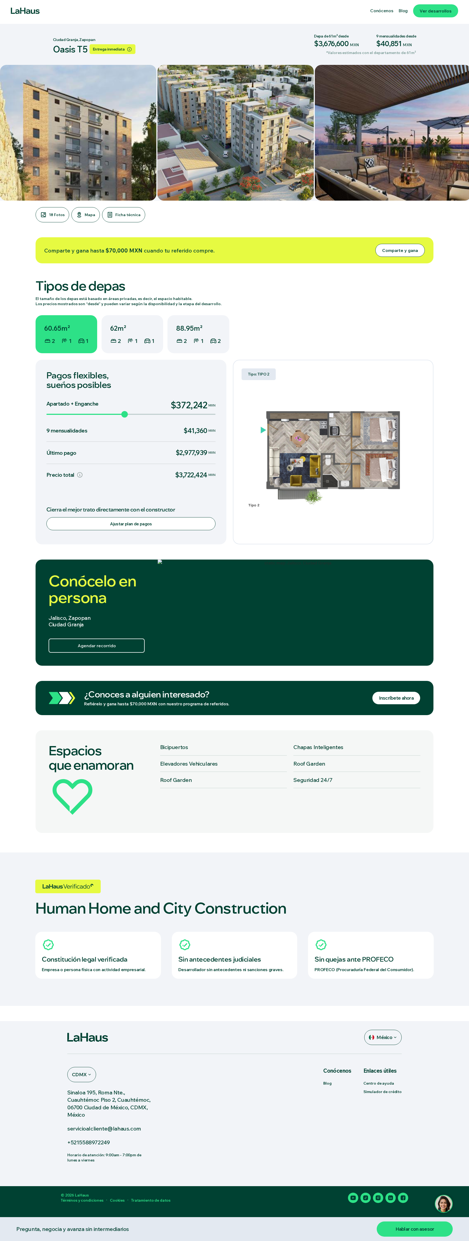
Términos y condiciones (82, 1200)
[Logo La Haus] (25, 11)
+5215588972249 (88, 1142)
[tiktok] (365, 1198)
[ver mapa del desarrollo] (295, 613)
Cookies (117, 1200)
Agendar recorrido (97, 645)
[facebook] (403, 1198)
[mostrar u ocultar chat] (444, 1204)
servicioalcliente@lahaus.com (104, 1128)
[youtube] (353, 1198)
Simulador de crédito (382, 1091)
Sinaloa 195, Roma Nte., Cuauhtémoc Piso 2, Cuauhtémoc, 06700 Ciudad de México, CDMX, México (109, 1103)
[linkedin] (390, 1198)
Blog (327, 1083)
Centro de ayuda (378, 1083)
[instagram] (378, 1198)
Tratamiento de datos (150, 1200)
